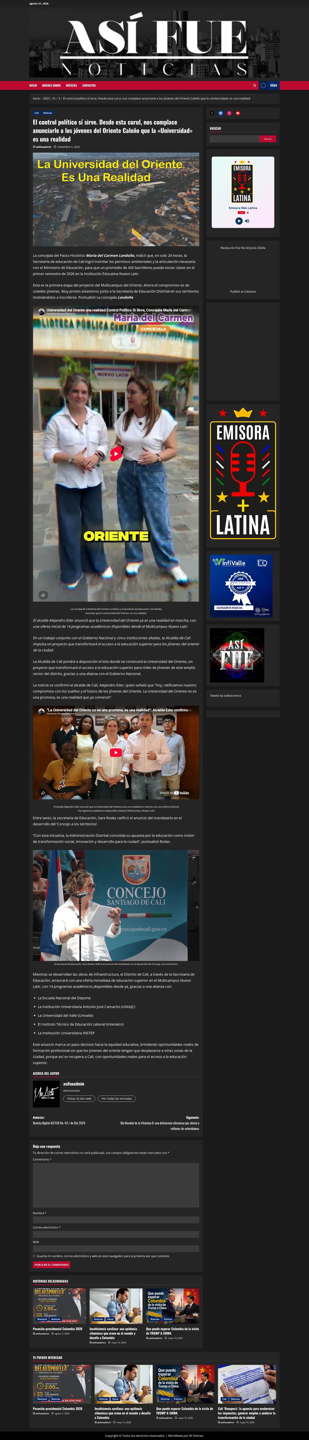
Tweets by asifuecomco (225, 696)
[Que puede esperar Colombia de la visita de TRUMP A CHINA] (172, 1306)
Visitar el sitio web (79, 1099)
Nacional (42, 1319)
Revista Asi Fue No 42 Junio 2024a (243, 248)
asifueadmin (43, 147)
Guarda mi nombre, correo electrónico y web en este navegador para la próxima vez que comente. (103, 1256)
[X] (212, 113)
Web (36, 1242)
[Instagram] (229, 113)
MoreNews (175, 1436)
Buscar (215, 128)
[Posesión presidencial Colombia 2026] (59, 1306)
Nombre (39, 1213)
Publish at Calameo (243, 291)
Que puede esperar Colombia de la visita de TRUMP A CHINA (172, 1330)
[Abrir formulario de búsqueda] (254, 85)
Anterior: (59, 1120)
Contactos (89, 85)
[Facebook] (221, 113)
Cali (37, 112)
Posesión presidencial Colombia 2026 (57, 1328)
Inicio (33, 85)
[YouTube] (238, 113)
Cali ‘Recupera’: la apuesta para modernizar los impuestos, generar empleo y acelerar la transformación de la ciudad (246, 1413)
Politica (168, 1319)
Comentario (42, 1159)
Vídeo (273, 85)
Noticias (71, 85)
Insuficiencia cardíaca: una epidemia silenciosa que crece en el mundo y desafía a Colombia (113, 1333)
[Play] (239, 221)
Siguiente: (160, 1123)
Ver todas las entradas (117, 1099)
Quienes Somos (51, 85)
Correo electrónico (47, 1227)
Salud (110, 1319)
